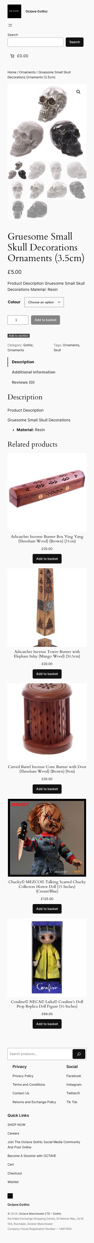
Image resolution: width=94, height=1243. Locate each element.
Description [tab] (23, 362)
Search (13, 35)
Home (12, 72)
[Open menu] (10, 25)
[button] (78, 92)
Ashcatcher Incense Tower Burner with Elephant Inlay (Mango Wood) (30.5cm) (47, 654)
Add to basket (45, 320)
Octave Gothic (37, 11)
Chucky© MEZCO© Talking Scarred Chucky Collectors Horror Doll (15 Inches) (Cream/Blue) (47, 886)
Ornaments (27, 72)
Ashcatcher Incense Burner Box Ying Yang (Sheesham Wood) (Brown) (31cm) (47, 539)
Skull (57, 350)
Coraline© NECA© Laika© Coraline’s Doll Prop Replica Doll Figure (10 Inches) (47, 1004)
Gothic (28, 345)
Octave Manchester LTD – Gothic (40, 1213)
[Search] (79, 1054)
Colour (14, 302)
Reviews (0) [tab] (23, 382)
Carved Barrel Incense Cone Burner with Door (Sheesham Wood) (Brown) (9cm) (47, 769)
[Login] (21, 25)
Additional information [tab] (33, 372)
